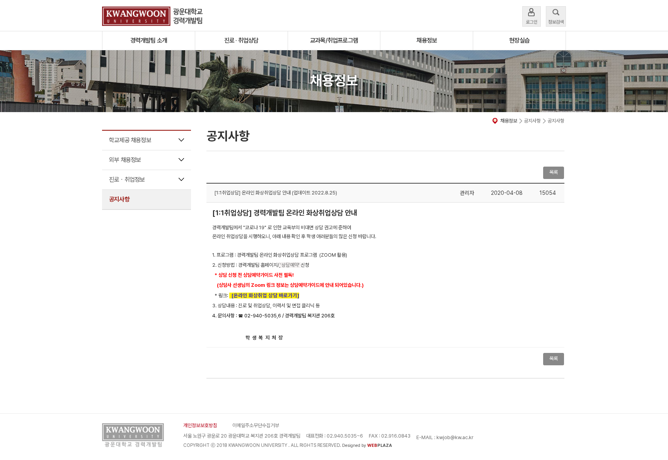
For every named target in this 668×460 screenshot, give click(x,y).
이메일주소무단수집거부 (255, 425)
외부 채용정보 (125, 160)
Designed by (367, 445)
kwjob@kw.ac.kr (455, 437)
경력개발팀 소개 (148, 40)
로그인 (531, 22)
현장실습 (519, 40)
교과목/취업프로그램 (334, 40)
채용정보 (426, 40)
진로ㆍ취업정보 (127, 179)
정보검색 (556, 22)
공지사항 (119, 199)
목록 (553, 358)
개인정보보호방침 (200, 425)
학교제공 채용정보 (130, 140)
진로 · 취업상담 (241, 40)
